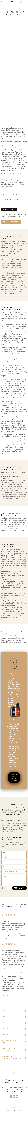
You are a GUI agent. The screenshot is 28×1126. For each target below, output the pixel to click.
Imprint (14, 1107)
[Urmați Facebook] (11, 1096)
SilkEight (19, 1110)
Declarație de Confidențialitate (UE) (20, 1104)
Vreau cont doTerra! (11, 222)
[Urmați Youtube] (17, 1096)
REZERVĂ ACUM (19, 888)
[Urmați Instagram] (14, 1096)
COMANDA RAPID (8, 209)
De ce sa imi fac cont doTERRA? (14, 777)
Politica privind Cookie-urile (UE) (7, 1104)
